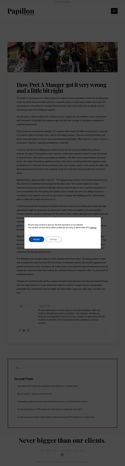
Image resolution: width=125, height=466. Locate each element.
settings (93, 228)
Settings (53, 239)
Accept (36, 239)
